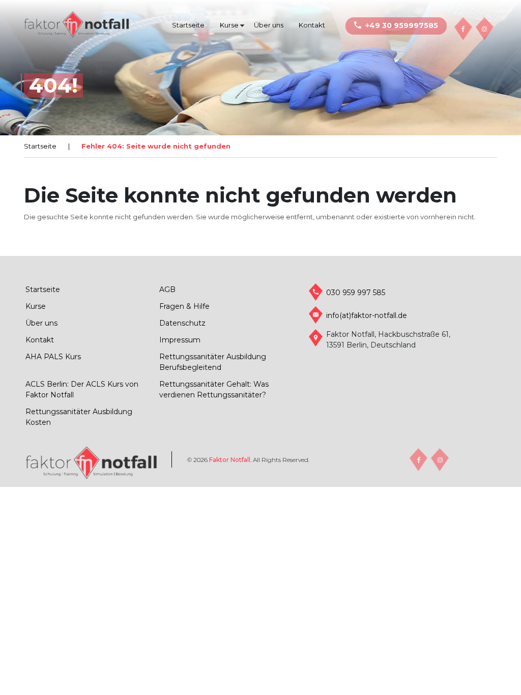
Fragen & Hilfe (184, 306)
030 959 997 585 (355, 292)
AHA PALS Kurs (53, 356)
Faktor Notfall (229, 460)
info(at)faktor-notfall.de (366, 315)
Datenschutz (182, 323)
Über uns (268, 25)
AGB (167, 289)
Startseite (188, 25)
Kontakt (312, 25)
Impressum (179, 339)
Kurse (229, 25)
